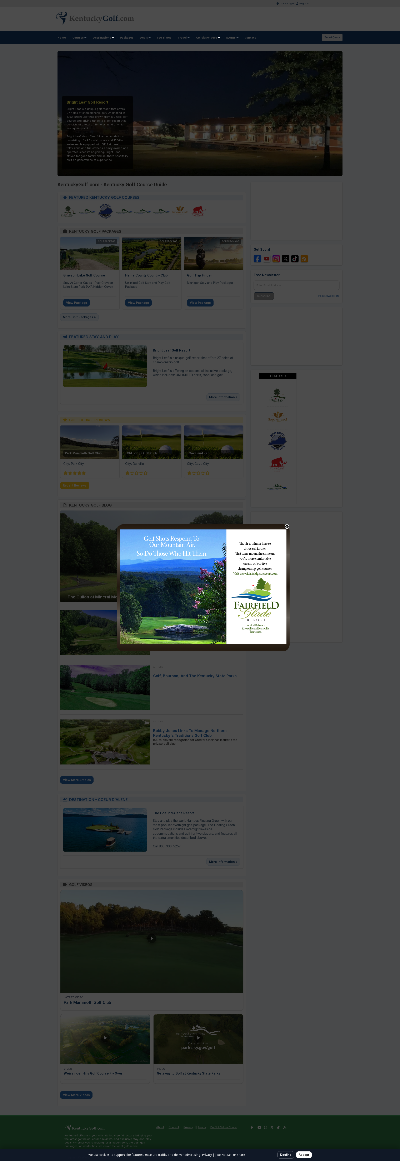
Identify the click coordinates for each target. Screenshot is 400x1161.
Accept (304, 1154)
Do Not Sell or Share (231, 1155)
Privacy (207, 1155)
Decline (285, 1154)
